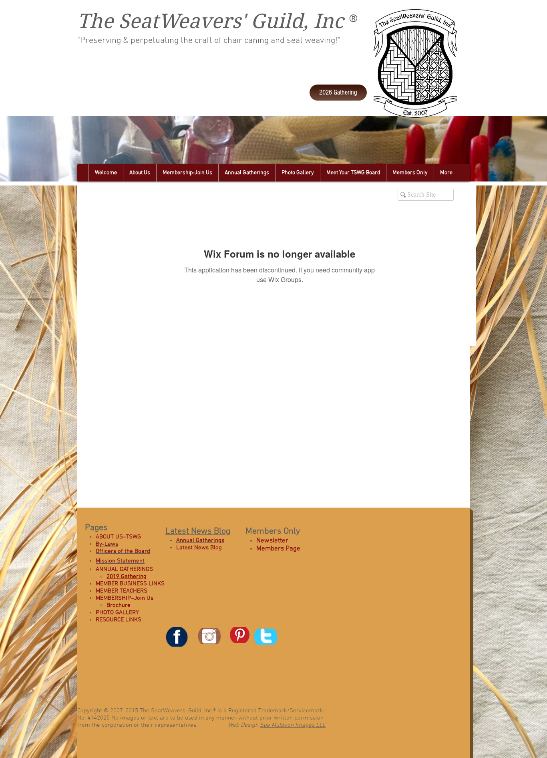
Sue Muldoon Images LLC (293, 725)
